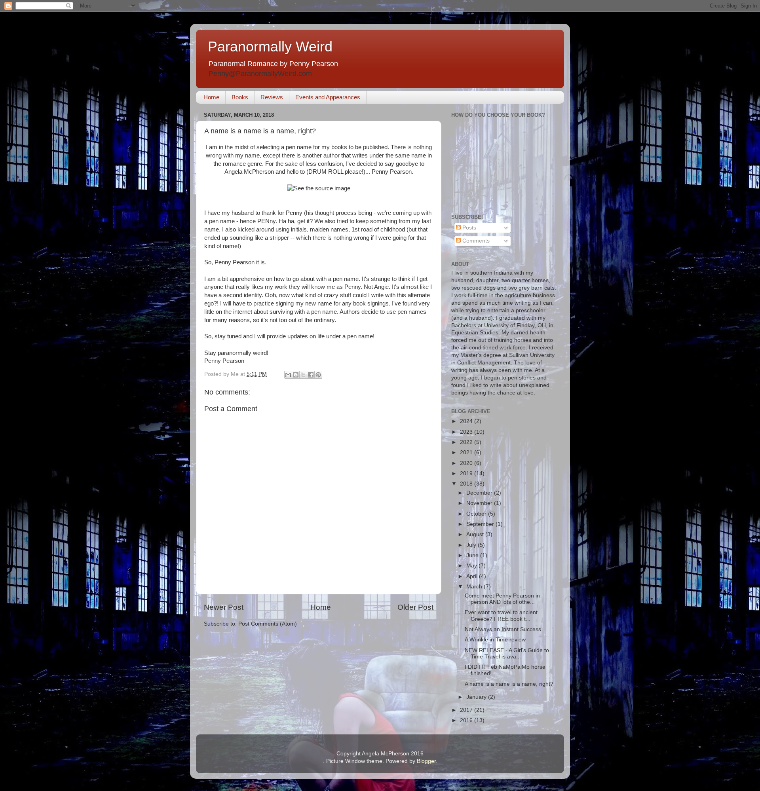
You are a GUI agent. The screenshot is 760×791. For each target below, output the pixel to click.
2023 (467, 432)
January (477, 697)
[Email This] (288, 375)
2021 (467, 452)
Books (240, 97)
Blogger (426, 761)
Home (211, 97)
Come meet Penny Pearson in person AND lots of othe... (502, 599)
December (480, 493)
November (480, 503)
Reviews (271, 97)
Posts (468, 228)
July (472, 545)
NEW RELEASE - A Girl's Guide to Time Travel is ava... (507, 653)
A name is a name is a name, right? (509, 684)
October (477, 514)
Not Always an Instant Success (503, 629)
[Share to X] (303, 375)
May (472, 566)
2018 (467, 484)
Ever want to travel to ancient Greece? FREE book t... (501, 615)
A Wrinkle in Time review (495, 640)
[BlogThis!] (296, 375)
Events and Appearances (327, 97)
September (481, 524)
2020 (467, 463)
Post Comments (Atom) (267, 624)
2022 (467, 442)
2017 (467, 710)
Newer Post (223, 607)
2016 (467, 720)
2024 (467, 421)
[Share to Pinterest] (318, 375)
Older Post (415, 607)
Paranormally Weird (270, 46)
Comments (475, 241)
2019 (467, 473)
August (475, 534)
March (475, 587)
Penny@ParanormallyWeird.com (260, 74)
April (472, 576)
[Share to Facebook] (311, 375)
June (473, 555)
